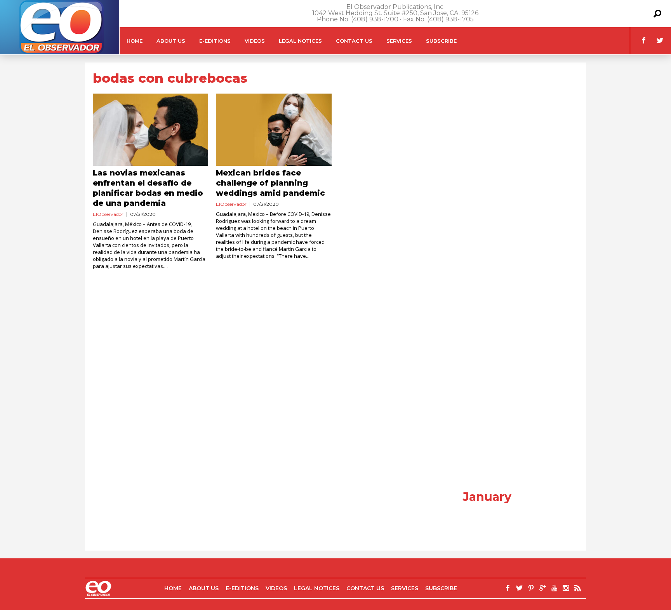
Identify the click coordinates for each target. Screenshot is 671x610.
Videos (255, 41)
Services (399, 41)
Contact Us (354, 41)
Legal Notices (300, 41)
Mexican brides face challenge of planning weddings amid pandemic (270, 183)
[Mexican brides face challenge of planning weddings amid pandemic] (273, 130)
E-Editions (215, 41)
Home (135, 41)
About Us (170, 41)
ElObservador (108, 214)
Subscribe (441, 41)
